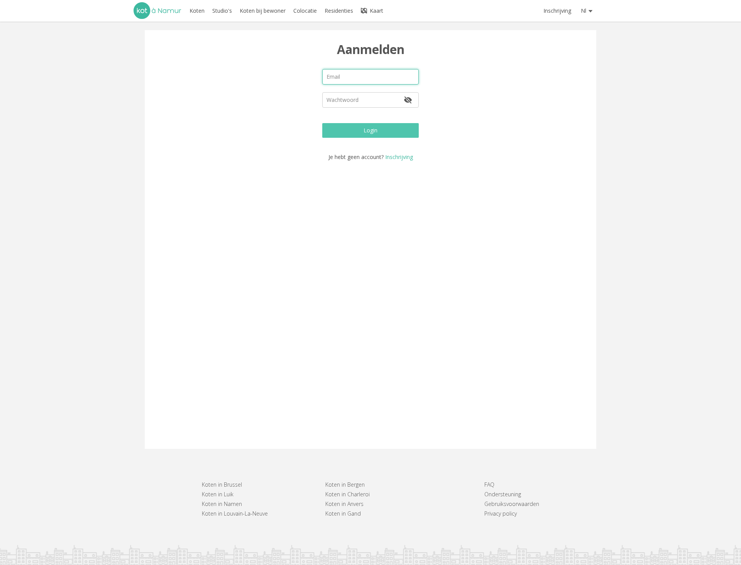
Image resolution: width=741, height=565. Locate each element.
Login (370, 130)
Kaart (375, 10)
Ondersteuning (502, 494)
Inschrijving (557, 10)
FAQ (489, 484)
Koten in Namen (222, 503)
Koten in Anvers (344, 503)
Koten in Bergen (345, 484)
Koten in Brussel (222, 484)
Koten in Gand (343, 513)
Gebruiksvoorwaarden (511, 503)
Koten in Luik (217, 494)
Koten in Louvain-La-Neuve (235, 513)
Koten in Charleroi (347, 494)
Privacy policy (500, 513)
